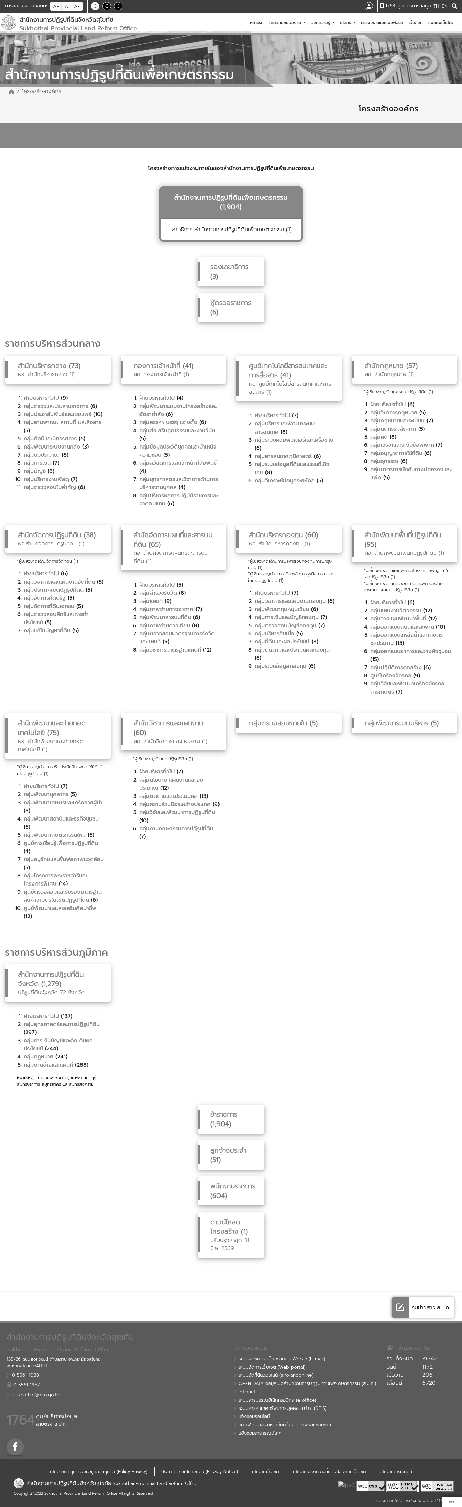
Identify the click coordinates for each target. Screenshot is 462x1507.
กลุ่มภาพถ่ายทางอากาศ (166, 609)
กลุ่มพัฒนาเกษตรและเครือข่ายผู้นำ (63, 803)
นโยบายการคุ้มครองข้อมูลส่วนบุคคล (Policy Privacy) (98, 1471)
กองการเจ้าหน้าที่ (158, 366)
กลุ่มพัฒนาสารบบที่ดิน (165, 617)
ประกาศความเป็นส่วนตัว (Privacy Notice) (199, 1471)
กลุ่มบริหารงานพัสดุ (46, 479)
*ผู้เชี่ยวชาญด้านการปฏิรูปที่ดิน (160, 759)
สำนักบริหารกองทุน (276, 535)
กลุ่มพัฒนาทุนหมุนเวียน (282, 609)
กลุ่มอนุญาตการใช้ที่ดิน (396, 453)
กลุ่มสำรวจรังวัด (158, 593)
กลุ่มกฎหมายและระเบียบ (397, 421)
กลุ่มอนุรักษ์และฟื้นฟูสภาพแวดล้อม (64, 859)
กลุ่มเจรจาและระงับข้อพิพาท (402, 445)
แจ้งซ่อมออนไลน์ (254, 1416)
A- (56, 6)
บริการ (346, 23)
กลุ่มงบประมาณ (42, 455)
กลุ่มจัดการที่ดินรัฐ (45, 598)
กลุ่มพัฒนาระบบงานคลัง (52, 447)
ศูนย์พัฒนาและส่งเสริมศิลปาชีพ (60, 908)
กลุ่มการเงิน (37, 463)
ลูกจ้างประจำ (228, 1150)
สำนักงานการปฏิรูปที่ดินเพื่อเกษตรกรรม (231, 197)
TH (436, 6)
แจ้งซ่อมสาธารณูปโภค (260, 1433)
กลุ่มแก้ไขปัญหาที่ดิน (47, 631)
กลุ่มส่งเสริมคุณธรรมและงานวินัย (177, 431)
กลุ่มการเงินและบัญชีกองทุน (287, 617)
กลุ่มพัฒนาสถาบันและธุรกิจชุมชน (61, 819)
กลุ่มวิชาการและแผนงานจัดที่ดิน (59, 582)
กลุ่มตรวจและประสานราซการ (56, 406)
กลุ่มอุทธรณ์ (384, 461)
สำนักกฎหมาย (385, 366)
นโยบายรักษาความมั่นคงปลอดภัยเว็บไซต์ (329, 1471)
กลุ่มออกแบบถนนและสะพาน (402, 627)
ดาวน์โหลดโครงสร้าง (225, 1227)
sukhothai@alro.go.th (35, 1395)
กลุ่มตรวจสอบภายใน (278, 723)
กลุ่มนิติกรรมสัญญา (393, 429)
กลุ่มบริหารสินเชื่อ (274, 634)
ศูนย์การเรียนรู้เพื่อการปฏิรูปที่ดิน (61, 843)
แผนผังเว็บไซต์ (442, 22)
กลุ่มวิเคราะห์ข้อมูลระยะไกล (285, 481)
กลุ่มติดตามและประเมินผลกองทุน (292, 650)
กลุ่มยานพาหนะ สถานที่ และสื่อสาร (62, 422)
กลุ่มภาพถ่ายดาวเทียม (164, 625)
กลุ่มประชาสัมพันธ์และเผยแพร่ (57, 414)
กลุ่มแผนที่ (151, 601)
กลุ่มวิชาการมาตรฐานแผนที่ (170, 650)
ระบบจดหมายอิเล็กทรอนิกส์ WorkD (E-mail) (282, 1359)
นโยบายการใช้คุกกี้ (396, 1471)
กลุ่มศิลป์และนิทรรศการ (50, 439)
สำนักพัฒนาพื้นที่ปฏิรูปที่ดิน (403, 535)
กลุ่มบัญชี (35, 471)
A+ (77, 6)
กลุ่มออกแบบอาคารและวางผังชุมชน (410, 651)
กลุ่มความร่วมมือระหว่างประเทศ (175, 804)
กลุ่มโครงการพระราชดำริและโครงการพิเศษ (55, 880)
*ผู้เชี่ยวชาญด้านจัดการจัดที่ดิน (44, 561)
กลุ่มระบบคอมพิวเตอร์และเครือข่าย (294, 440)
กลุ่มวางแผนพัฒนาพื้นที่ (398, 619)
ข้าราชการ (223, 1114)
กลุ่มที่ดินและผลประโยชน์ (282, 642)
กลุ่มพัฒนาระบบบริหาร (396, 723)
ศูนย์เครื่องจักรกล (390, 676)
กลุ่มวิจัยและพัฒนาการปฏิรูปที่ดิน (177, 812)
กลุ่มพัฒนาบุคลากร (46, 794)
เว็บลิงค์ (417, 22)
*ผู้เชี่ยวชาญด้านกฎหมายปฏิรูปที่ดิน (395, 392)
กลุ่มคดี (379, 437)
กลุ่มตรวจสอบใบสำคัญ (50, 487)
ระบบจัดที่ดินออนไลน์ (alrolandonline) (276, 1375)
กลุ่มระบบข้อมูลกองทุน (280, 666)
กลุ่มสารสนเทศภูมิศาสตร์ (283, 456)
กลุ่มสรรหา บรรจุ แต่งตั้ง (168, 422)
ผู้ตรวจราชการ (230, 303)
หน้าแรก (258, 22)
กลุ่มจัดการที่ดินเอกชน (49, 606)
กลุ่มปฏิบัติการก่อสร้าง (396, 667)
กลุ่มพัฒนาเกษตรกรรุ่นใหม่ (55, 835)
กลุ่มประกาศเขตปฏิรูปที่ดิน (54, 590)
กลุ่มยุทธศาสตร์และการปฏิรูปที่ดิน (62, 1024)
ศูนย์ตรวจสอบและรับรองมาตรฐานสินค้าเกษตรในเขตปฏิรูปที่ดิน (63, 896)
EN (444, 6)
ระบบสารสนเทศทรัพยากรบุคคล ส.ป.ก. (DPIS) (282, 1408)
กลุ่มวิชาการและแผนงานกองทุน (290, 601)
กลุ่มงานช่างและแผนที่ (48, 1065)
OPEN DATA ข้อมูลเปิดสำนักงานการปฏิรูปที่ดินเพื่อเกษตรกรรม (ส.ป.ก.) (307, 1383)
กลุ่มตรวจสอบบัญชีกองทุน (285, 625)
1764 (21, 1420)
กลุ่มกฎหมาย (38, 1057)
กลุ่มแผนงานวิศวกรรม (395, 611)
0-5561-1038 (24, 1375)
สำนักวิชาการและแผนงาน (168, 723)
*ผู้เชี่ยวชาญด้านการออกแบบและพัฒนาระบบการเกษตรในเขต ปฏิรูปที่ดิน (403, 586)
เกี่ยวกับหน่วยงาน (285, 23)
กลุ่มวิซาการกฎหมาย (393, 413)
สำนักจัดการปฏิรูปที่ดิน (49, 535)
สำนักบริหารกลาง (42, 366)
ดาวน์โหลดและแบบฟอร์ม (383, 22)
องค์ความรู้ (321, 23)
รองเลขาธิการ (229, 267)
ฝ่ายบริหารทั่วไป (41, 398)
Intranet (247, 1392)
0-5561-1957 (25, 1385)
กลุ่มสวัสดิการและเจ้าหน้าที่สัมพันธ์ (178, 463)
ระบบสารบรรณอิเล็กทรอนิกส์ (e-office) (277, 1400)
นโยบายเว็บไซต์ (265, 1471)
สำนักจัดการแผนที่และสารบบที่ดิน (173, 539)
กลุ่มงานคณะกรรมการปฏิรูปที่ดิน (176, 829)
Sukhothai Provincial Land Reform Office (155, 1483)
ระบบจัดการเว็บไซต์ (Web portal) (272, 1367)
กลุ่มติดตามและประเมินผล (168, 796)
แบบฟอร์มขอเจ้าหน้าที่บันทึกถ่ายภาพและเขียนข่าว (285, 1425)
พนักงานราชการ (232, 1186)
